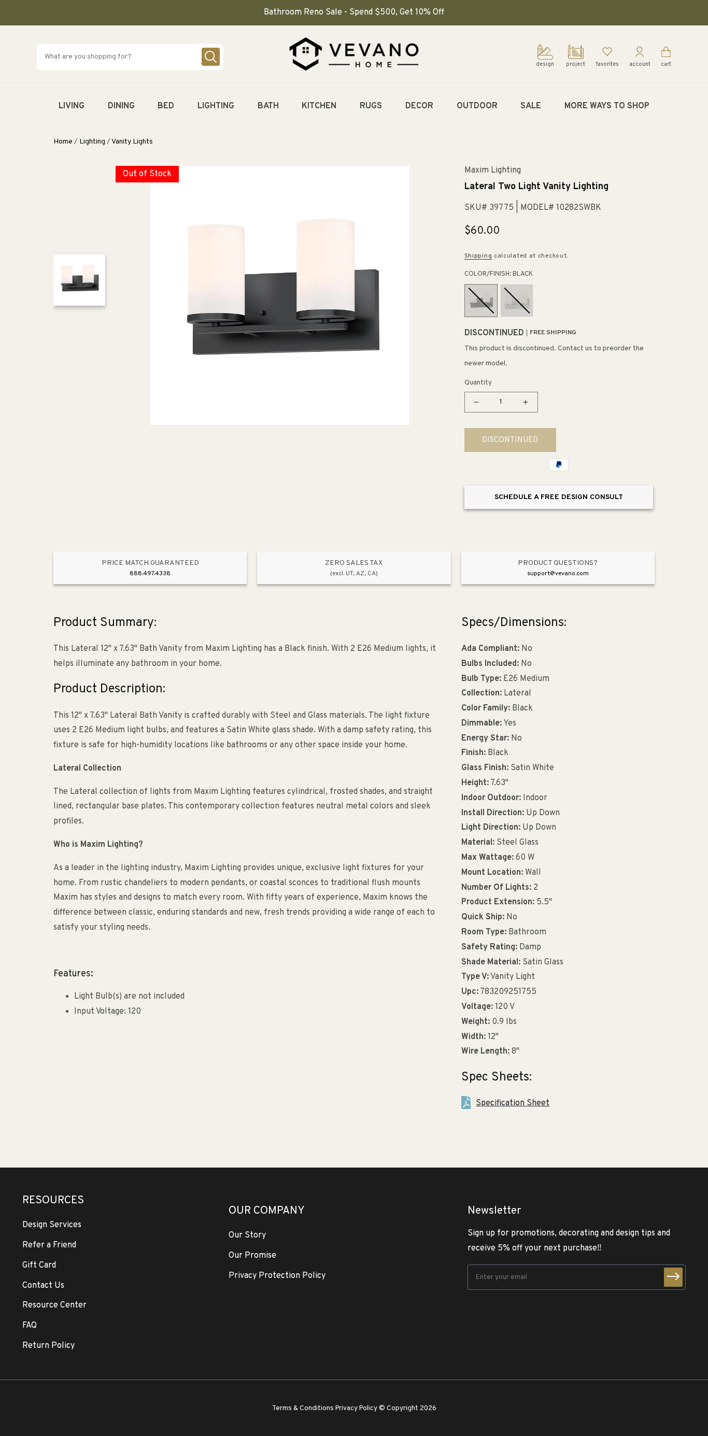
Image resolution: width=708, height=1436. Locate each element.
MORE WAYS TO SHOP (606, 106)
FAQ (29, 1325)
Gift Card (39, 1265)
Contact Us (43, 1286)
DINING (121, 106)
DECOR (419, 106)
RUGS (371, 106)
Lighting (92, 141)
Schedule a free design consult (558, 497)
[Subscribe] (673, 1277)
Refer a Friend (49, 1245)
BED (166, 106)
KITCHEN (319, 106)
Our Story (247, 1235)
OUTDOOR (477, 106)
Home (63, 141)
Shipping (478, 256)
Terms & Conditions (303, 1408)
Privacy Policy (356, 1408)
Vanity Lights (132, 141)
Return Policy (48, 1346)
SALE (530, 106)
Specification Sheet (512, 1103)
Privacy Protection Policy (277, 1276)
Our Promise (252, 1255)
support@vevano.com (558, 574)
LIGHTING (215, 106)
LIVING (71, 106)
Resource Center (54, 1305)
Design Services (51, 1225)
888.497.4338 (150, 574)
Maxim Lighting (492, 171)
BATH (268, 106)
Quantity (478, 383)
